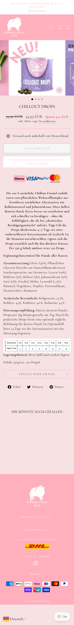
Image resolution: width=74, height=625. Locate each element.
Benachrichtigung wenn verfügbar (37, 161)
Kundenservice (36, 517)
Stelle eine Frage (37, 374)
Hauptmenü (36, 530)
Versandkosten (47, 121)
